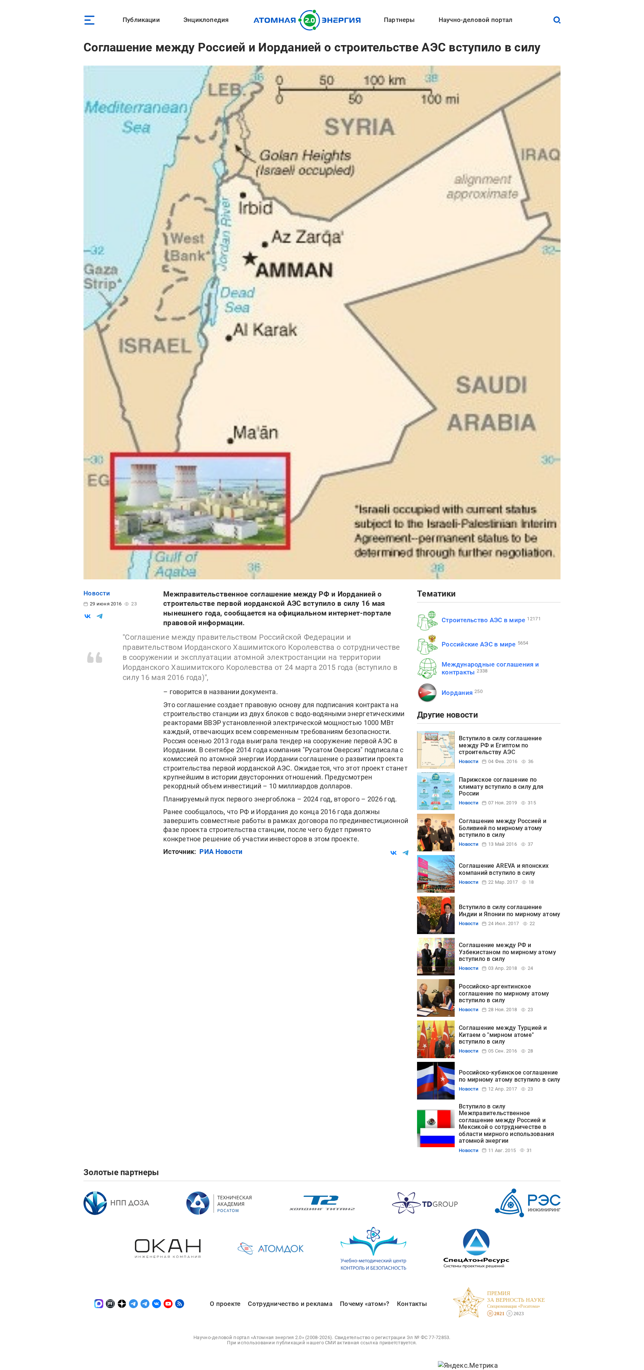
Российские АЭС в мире (479, 644)
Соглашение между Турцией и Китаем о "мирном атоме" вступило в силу (503, 1034)
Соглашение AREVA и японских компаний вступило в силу (504, 869)
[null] (87, 616)
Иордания (457, 692)
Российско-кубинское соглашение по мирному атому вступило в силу (510, 1076)
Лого (309, 20)
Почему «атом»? (364, 1303)
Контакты (412, 1303)
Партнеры (399, 19)
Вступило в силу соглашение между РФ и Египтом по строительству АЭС (500, 745)
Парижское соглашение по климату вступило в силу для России (501, 786)
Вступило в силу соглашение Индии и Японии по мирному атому (509, 910)
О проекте (225, 1303)
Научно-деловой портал (476, 19)
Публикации (141, 19)
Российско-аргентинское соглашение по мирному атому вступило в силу (504, 993)
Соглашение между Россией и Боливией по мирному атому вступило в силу (502, 827)
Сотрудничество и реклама (290, 1303)
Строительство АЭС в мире (483, 620)
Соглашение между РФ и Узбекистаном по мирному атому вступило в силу (507, 952)
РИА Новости (220, 851)
